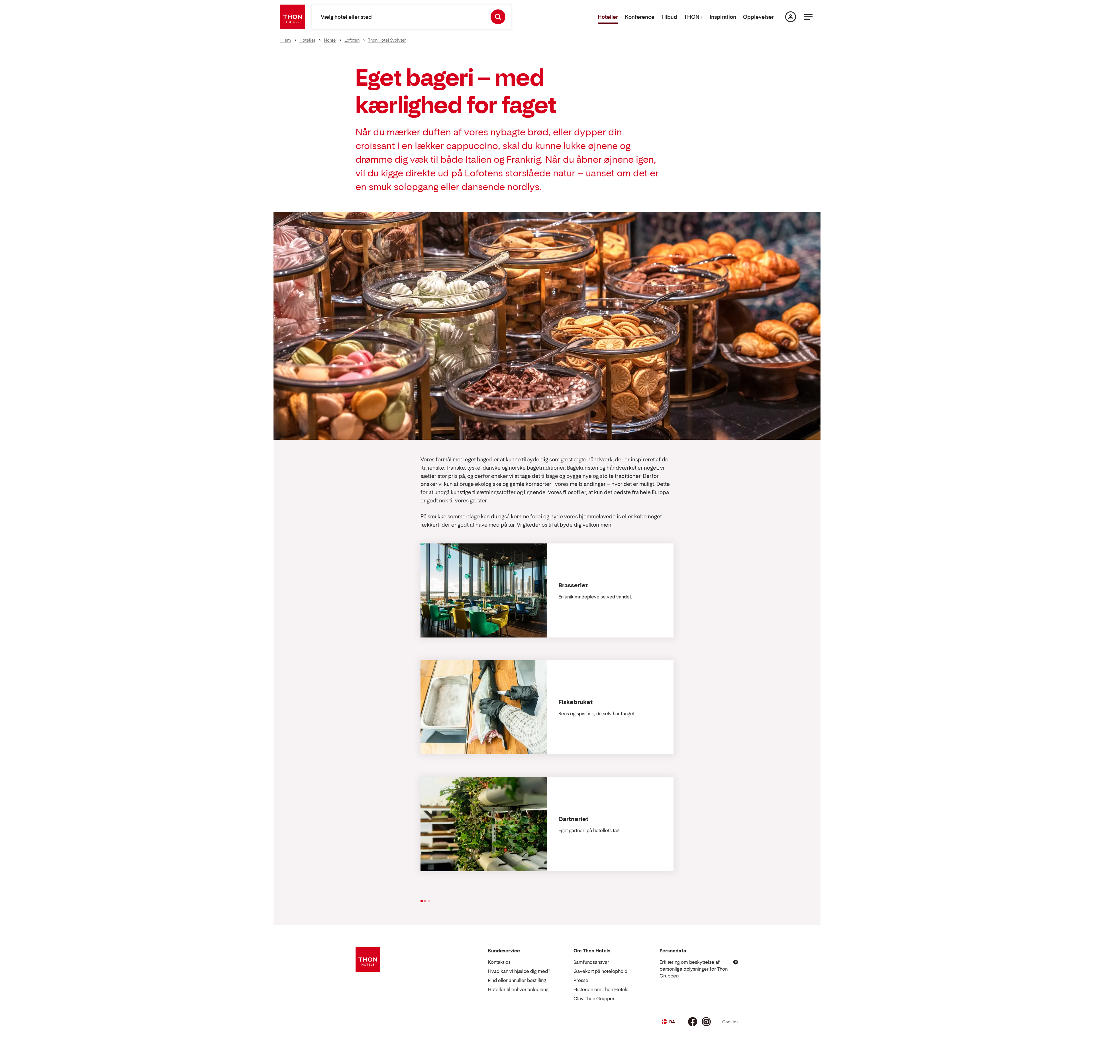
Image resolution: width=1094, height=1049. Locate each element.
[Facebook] (692, 1021)
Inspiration (723, 17)
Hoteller (608, 17)
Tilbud (669, 17)
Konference (639, 17)
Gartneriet (573, 819)
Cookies (730, 1021)
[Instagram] (706, 1021)
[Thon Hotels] (292, 17)
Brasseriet (573, 585)
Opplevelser (758, 17)
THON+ (693, 17)
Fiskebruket (575, 702)
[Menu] (808, 16)
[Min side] (790, 16)
